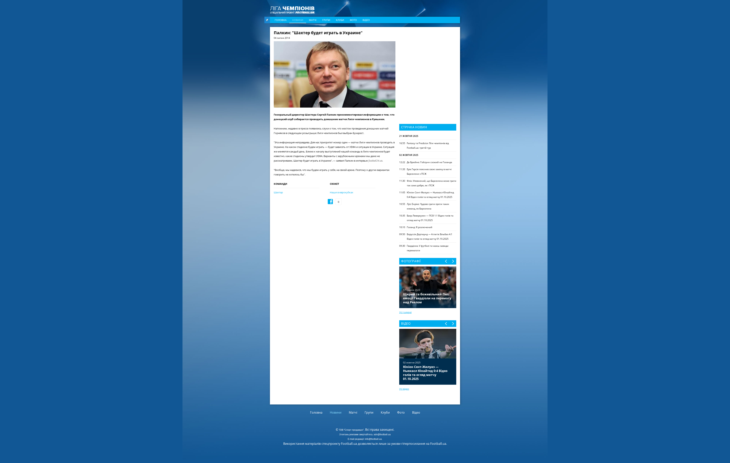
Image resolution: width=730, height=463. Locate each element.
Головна (280, 20)
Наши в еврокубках (341, 192)
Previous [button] (446, 261)
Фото (353, 20)
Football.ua (438, 444)
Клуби (340, 20)
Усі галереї (405, 312)
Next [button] (453, 261)
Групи (326, 20)
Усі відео (404, 389)
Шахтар (278, 192)
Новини (297, 20)
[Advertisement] (427, 54)
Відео (366, 20)
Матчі (313, 20)
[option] (427, 357)
